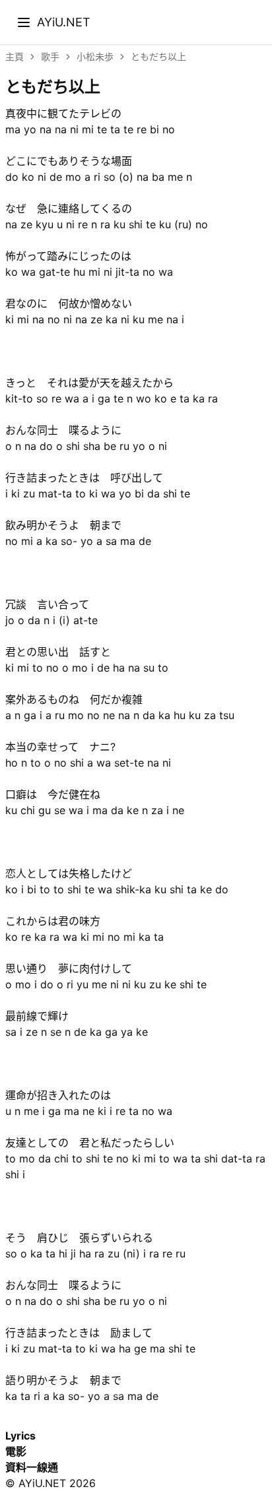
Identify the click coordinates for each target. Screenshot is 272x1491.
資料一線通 (31, 1467)
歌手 (50, 56)
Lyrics (20, 1435)
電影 (15, 1451)
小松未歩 (95, 56)
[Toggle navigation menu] (24, 22)
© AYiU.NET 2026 (50, 1483)
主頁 (14, 56)
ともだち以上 (158, 56)
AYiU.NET (63, 22)
